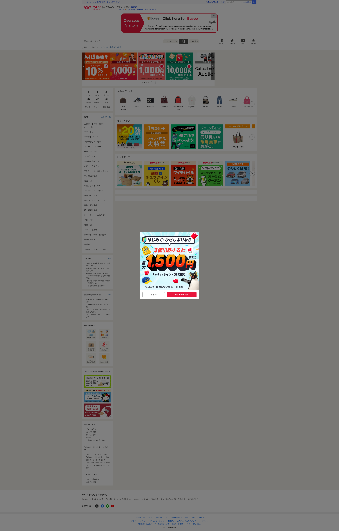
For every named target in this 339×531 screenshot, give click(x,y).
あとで (153, 294)
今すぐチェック (181, 294)
